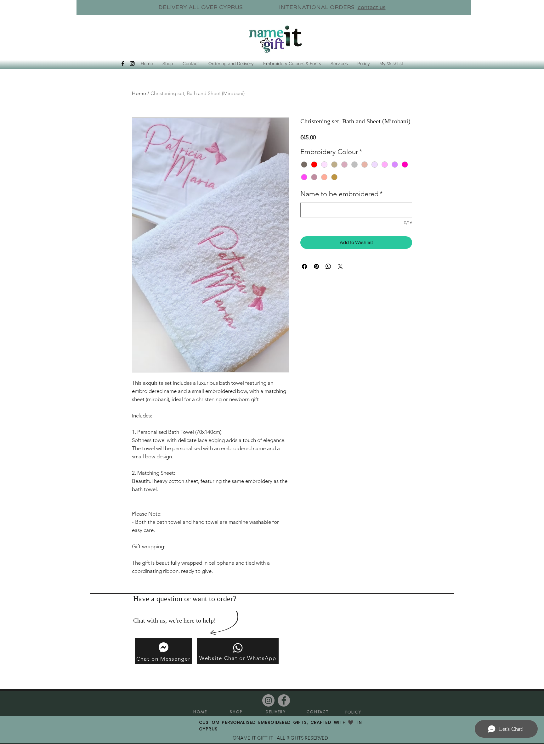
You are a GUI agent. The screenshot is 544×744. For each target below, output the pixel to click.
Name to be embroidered (341, 194)
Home (139, 93)
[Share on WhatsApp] (328, 266)
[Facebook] (284, 700)
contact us (372, 7)
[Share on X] (340, 266)
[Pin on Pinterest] (316, 266)
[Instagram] (268, 700)
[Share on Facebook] (304, 266)
